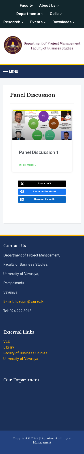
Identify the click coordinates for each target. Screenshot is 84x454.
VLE (6, 341)
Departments (28, 13)
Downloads (61, 22)
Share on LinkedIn (44, 199)
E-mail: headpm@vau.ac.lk (23, 301)
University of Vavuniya (20, 359)
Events (36, 22)
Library (8, 347)
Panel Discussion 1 (39, 152)
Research (11, 22)
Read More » (28, 165)
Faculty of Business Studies (25, 353)
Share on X (44, 183)
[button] (10, 71)
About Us (47, 5)
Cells (54, 13)
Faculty (26, 5)
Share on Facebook (44, 191)
